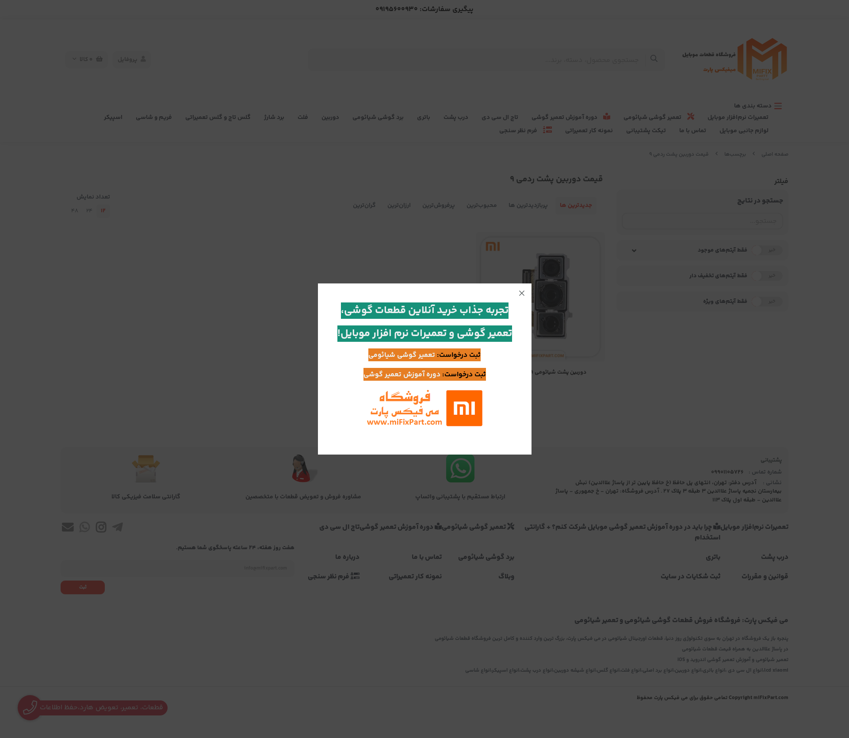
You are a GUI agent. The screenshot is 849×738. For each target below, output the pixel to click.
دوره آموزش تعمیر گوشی (401, 374)
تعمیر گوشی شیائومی (401, 355)
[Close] (522, 293)
